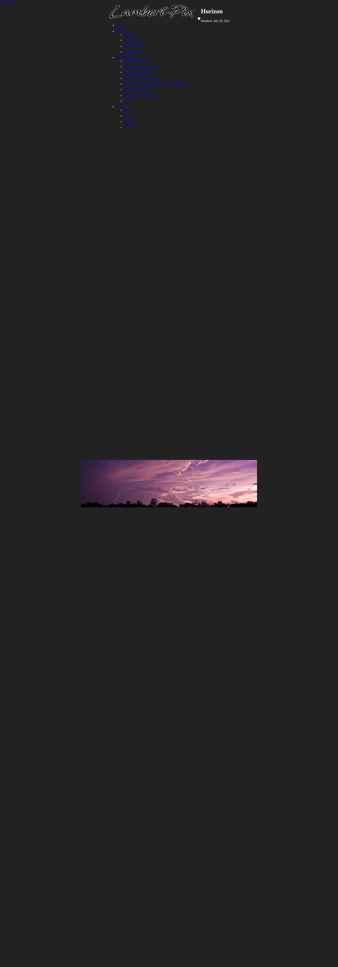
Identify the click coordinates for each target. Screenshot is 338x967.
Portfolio (121, 31)
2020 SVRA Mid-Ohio (138, 72)
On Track (130, 34)
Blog (127, 110)
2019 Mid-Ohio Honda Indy (141, 78)
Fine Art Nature (133, 46)
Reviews (129, 127)
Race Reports (124, 57)
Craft (119, 106)
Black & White (133, 51)
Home (120, 25)
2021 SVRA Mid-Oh (137, 61)
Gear (127, 116)
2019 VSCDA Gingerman (140, 95)
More (127, 101)
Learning (129, 121)
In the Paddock (133, 40)
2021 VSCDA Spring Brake (141, 66)
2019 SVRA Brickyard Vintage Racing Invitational (155, 84)
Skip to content (9, 1)
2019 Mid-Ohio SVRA (138, 89)
